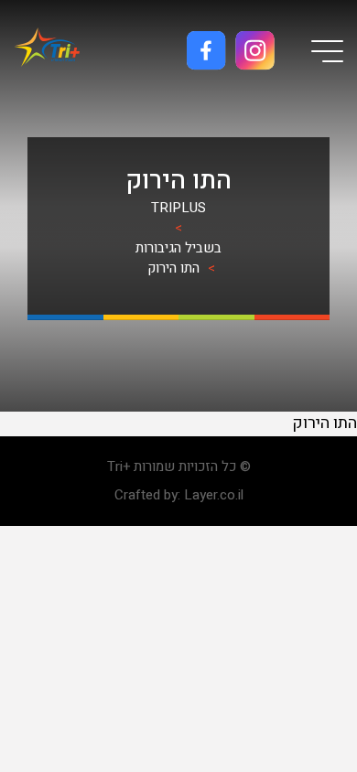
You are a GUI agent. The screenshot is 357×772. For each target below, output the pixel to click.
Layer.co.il (213, 495)
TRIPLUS (178, 208)
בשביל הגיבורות (178, 248)
